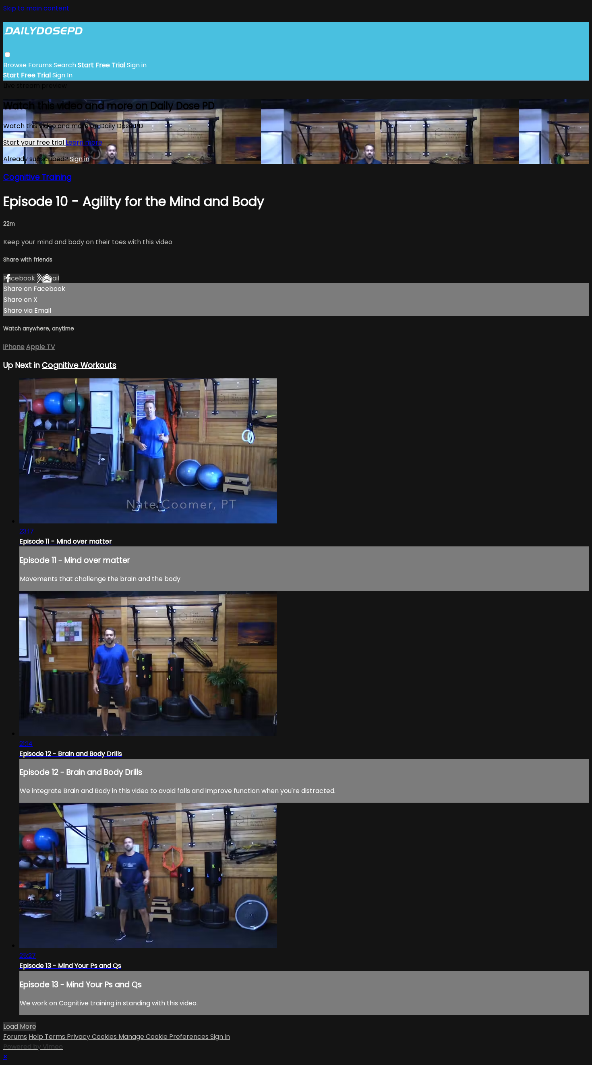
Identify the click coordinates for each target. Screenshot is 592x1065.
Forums (41, 65)
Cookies (105, 1036)
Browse (15, 65)
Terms (56, 1036)
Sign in (137, 65)
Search (66, 65)
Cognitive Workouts (79, 365)
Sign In (62, 75)
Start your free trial (34, 142)
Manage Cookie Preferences (164, 1036)
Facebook (20, 278)
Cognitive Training (37, 177)
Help (37, 1036)
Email (50, 278)
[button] (7, 54)
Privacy (79, 1036)
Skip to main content (36, 8)
